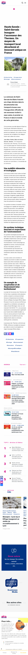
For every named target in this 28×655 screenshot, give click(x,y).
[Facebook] (1, 477)
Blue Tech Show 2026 (18, 374)
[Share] (1, 484)
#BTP (14, 512)
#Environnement (16, 79)
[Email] (1, 482)
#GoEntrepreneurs (21, 393)
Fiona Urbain (14, 82)
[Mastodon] (1, 479)
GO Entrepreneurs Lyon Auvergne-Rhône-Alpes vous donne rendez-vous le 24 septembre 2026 (18, 400)
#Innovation (10, 345)
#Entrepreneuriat (9, 393)
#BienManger (8, 379)
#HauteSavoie (15, 351)
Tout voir (22, 364)
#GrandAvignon (17, 379)
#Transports (18, 345)
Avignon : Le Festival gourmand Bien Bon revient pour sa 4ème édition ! (18, 386)
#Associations (8, 408)
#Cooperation (18, 77)
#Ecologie (7, 79)
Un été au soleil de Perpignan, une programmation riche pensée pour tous (18, 429)
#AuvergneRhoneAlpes (14, 348)
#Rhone (10, 512)
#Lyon (4, 512)
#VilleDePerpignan (16, 423)
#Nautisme (15, 370)
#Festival (6, 423)
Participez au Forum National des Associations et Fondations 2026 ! (17, 416)
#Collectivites (8, 77)
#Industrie (17, 514)
